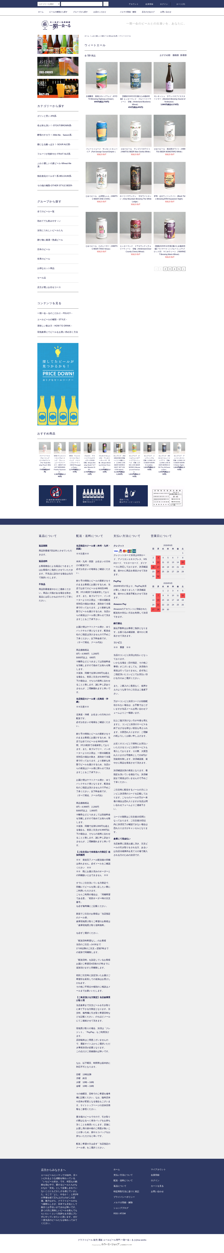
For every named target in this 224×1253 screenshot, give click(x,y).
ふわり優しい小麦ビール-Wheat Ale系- (104, 36)
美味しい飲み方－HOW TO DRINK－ (55, 325)
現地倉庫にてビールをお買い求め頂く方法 (57, 332)
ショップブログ (121, 1208)
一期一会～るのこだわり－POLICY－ (55, 313)
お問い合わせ (165, 12)
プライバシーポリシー (124, 1197)
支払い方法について (123, 1175)
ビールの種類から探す (58, 12)
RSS (116, 1213)
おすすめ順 (165, 55)
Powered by (96, 1245)
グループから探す (80, 12)
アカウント (134, 4)
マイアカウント (158, 1169)
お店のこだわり (99, 12)
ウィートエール (125, 36)
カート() (180, 4)
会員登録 (149, 4)
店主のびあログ (148, 12)
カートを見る (157, 1186)
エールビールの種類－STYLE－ (52, 319)
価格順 (175, 55)
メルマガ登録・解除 (128, 12)
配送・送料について (123, 1180)
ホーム (41, 12)
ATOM (123, 1213)
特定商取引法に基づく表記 (126, 1191)
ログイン (164, 4)
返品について (120, 1186)
